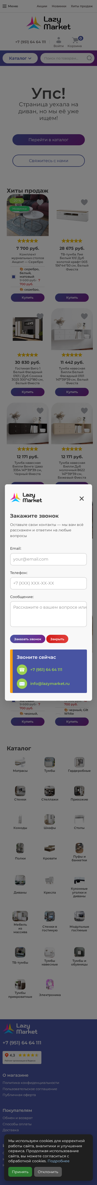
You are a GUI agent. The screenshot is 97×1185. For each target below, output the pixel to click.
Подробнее (59, 1161)
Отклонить (48, 1171)
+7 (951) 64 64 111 (46, 669)
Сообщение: (22, 597)
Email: (15, 548)
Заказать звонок (27, 639)
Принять (20, 1171)
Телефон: (18, 573)
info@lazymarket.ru (50, 683)
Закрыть (57, 639)
